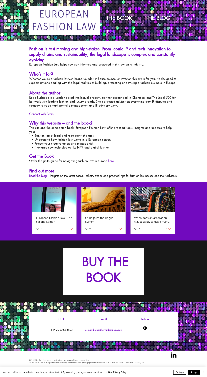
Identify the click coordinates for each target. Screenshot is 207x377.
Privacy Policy (119, 372)
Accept (194, 372)
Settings (180, 372)
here (111, 161)
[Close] (203, 372)
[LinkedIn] (145, 328)
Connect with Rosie (41, 114)
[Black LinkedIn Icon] (174, 355)
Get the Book (41, 156)
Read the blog (38, 176)
